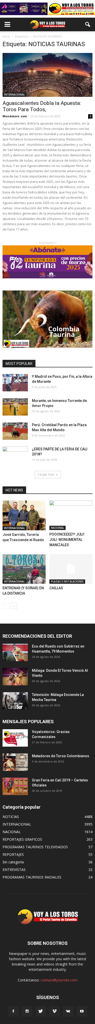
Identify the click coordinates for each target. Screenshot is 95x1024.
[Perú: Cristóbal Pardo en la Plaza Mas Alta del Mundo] (15, 431)
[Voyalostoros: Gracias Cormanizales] (15, 738)
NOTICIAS (11, 816)
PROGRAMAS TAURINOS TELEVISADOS (35, 846)
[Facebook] (13, 1011)
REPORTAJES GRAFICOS (22, 839)
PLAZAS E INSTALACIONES (67, 581)
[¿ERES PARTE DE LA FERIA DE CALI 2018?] (15, 455)
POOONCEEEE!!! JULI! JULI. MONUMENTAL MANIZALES (66, 539)
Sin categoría (13, 862)
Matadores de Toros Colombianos (60, 756)
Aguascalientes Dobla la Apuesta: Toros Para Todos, (42, 106)
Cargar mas (45, 474)
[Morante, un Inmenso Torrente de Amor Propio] (15, 407)
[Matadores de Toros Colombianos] (15, 762)
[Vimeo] (54, 1011)
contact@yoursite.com (59, 980)
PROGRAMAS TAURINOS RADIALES (32, 877)
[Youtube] (82, 1011)
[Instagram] (27, 1011)
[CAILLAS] (70, 569)
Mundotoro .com (15, 116)
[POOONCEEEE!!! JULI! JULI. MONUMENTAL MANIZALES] (70, 515)
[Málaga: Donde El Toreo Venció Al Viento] (15, 676)
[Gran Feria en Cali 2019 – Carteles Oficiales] (15, 786)
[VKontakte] (68, 1011)
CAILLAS (56, 588)
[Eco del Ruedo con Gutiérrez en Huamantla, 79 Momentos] (15, 652)
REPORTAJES (13, 854)
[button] (88, 24)
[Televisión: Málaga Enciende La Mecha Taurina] (15, 701)
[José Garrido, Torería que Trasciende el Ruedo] (24, 515)
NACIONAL (57, 528)
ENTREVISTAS (14, 869)
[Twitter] (41, 1011)
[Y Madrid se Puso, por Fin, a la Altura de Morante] (15, 382)
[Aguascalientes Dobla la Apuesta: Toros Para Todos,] (47, 75)
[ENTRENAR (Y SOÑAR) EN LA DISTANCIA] (24, 569)
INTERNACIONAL (14, 94)
